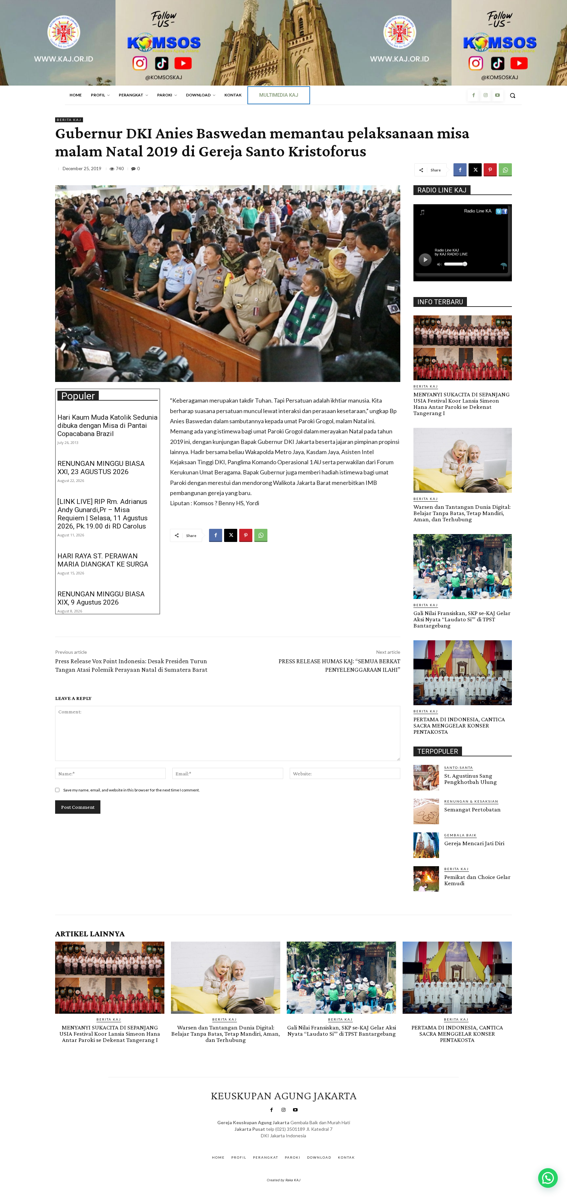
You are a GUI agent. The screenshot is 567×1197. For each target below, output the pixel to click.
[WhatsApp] (505, 169)
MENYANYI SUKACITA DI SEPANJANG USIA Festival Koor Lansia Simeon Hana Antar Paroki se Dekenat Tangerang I (461, 403)
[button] (512, 95)
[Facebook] (473, 95)
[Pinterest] (490, 169)
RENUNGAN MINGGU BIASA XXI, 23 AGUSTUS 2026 (101, 468)
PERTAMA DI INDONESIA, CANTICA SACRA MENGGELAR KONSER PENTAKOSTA (459, 725)
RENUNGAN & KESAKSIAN (471, 801)
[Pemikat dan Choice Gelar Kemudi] (426, 879)
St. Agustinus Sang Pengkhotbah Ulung (470, 778)
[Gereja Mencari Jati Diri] (426, 845)
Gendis (302, 1142)
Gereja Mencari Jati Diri (474, 843)
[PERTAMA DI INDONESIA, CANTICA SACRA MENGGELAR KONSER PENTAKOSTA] (462, 672)
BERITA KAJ (69, 120)
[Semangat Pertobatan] (426, 811)
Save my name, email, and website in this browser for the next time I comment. (131, 790)
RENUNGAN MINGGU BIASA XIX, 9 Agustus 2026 (101, 598)
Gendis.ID (425, 893)
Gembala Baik (460, 835)
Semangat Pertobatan (472, 809)
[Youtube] (497, 95)
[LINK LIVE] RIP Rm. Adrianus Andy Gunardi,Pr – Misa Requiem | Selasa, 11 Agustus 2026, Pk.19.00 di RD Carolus (102, 514)
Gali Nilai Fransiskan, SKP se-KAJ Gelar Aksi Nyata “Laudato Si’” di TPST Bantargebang (462, 619)
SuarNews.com (273, 1142)
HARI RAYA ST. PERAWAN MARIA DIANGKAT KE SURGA (102, 560)
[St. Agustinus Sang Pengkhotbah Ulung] (426, 777)
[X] (475, 169)
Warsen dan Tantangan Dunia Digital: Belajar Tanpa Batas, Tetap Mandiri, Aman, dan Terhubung (462, 513)
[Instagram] (485, 95)
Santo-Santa (458, 767)
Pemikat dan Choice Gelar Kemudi (477, 880)
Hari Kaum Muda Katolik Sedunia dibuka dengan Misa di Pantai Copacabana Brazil (107, 425)
